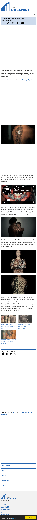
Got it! (30, 517)
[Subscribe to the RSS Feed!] (17, 22)
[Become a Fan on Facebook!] (3, 22)
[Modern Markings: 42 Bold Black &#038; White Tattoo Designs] (25, 319)
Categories (6, 509)
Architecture (6, 18)
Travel (4, 485)
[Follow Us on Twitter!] (7, 22)
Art (13, 18)
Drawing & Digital (27, 80)
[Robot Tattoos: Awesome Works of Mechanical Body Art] (8, 334)
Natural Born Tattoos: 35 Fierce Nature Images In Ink (8, 326)
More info (14, 518)
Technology (5, 480)
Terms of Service (6, 512)
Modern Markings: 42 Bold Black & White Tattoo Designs (24, 326)
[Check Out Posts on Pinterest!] (12, 22)
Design (17, 18)
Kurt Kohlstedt (11, 80)
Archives (5, 507)
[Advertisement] (18, 46)
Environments (7, 20)
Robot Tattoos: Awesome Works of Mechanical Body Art (8, 341)
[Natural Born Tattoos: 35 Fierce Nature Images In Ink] (8, 319)
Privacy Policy (5, 514)
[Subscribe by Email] (22, 22)
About (4, 505)
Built (23, 18)
